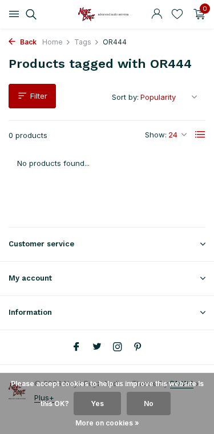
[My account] (156, 14)
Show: (156, 134)
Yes (97, 403)
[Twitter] (97, 347)
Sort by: (125, 97)
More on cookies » (107, 423)
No (149, 403)
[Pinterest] (138, 347)
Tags (82, 42)
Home (52, 42)
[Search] (29, 14)
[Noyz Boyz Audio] (107, 14)
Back (27, 42)
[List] (200, 134)
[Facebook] (76, 347)
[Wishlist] (177, 14)
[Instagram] (117, 347)
